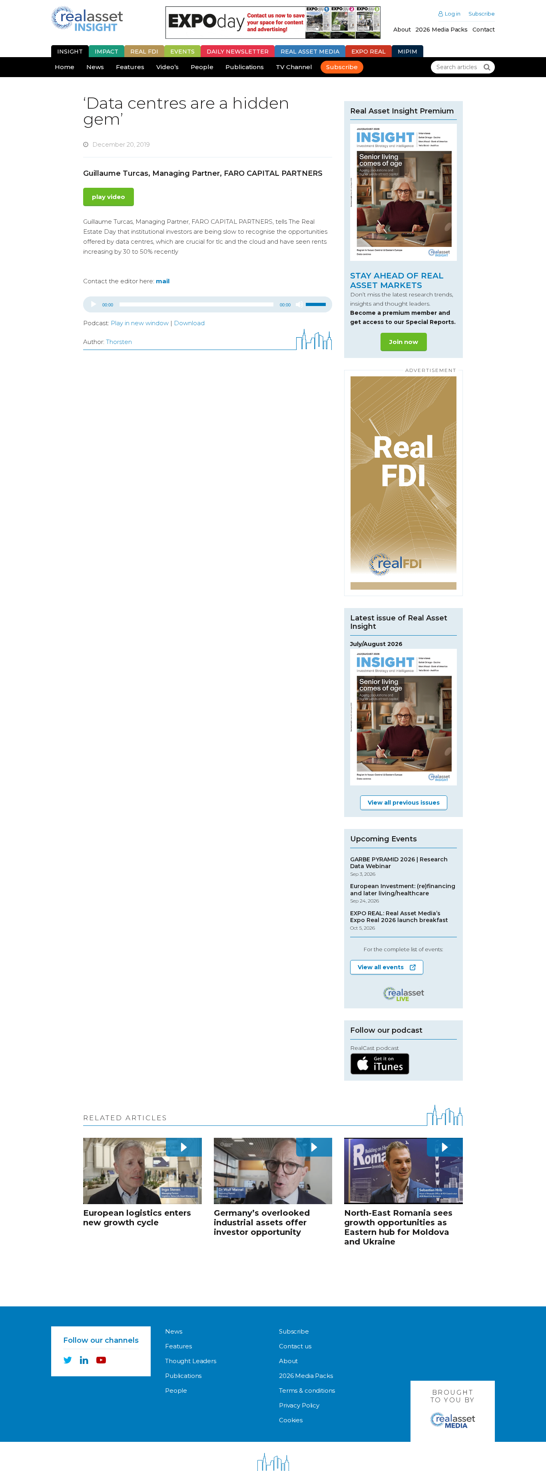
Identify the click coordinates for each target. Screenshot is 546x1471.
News (95, 67)
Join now (403, 342)
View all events (381, 967)
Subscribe (481, 13)
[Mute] (299, 304)
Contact (483, 29)
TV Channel (294, 67)
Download (189, 323)
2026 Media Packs (441, 29)
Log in (452, 13)
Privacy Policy (299, 1405)
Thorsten (119, 342)
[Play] (94, 304)
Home (64, 67)
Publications (244, 67)
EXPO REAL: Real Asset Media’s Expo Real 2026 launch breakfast (399, 920)
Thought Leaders (190, 1361)
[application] (207, 304)
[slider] (317, 303)
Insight (70, 51)
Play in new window (140, 323)
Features (130, 67)
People (202, 67)
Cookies (291, 1420)
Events (182, 51)
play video (108, 197)
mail (162, 281)
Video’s (167, 67)
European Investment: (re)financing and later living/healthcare (402, 893)
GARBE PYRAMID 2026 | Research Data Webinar (399, 866)
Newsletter (238, 51)
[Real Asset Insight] (87, 18)
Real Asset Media (310, 51)
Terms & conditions (307, 1390)
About (401, 29)
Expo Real (368, 51)
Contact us (295, 1346)
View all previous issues (404, 802)
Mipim (407, 51)
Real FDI (144, 51)
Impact (106, 51)
